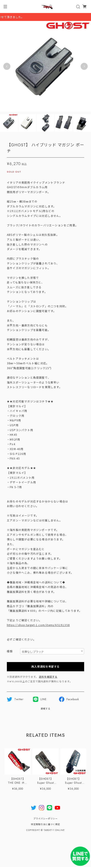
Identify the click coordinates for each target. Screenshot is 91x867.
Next (84, 66)
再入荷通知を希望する (45, 667)
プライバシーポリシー (45, 818)
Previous (6, 66)
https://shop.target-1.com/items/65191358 (38, 625)
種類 (10, 651)
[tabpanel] (45, 66)
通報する (45, 708)
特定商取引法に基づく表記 (45, 824)
